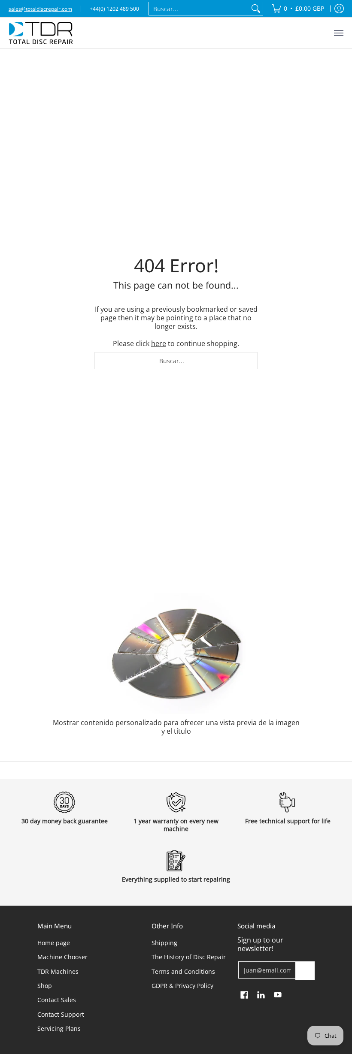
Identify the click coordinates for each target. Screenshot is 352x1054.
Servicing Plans (59, 1028)
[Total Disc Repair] (41, 33)
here (158, 343)
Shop (44, 986)
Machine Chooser (62, 957)
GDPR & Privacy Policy (182, 986)
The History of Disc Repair (189, 957)
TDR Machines (58, 971)
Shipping (164, 943)
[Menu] (338, 33)
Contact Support (60, 1014)
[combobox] (199, 8)
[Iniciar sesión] (339, 8)
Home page (53, 943)
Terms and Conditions (183, 971)
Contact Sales (56, 1000)
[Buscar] (256, 8)
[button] (244, 995)
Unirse (305, 970)
